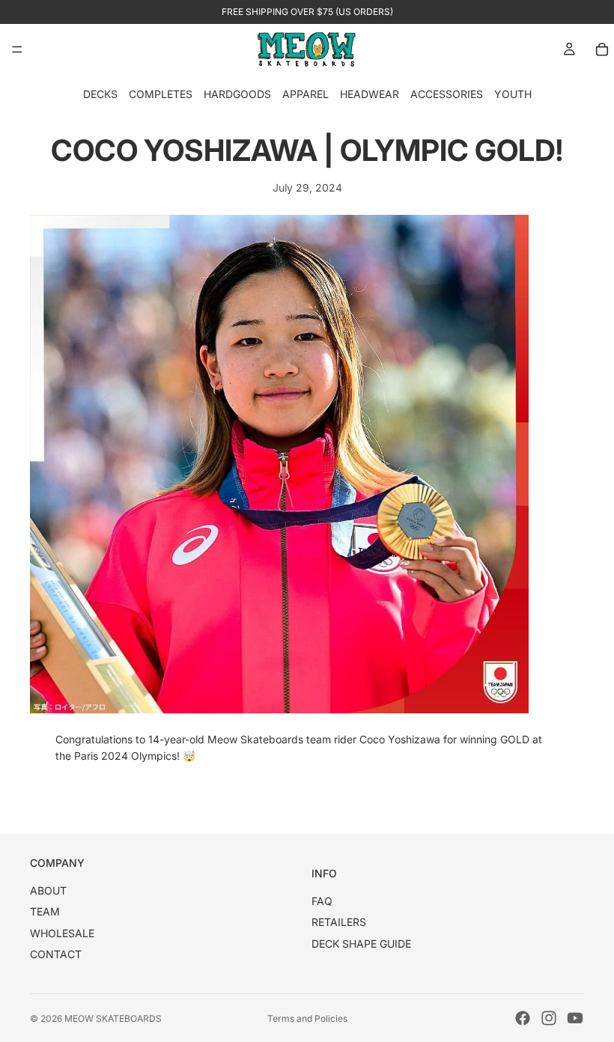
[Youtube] (575, 1018)
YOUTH (513, 94)
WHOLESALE (62, 933)
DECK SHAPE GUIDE (361, 943)
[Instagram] (549, 1018)
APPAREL (305, 94)
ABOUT (48, 890)
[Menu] (17, 49)
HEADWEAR (369, 94)
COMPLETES (160, 94)
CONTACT (56, 954)
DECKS (100, 94)
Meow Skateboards (113, 1018)
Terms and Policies (307, 1018)
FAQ (321, 901)
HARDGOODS (237, 94)
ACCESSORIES (446, 94)
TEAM (45, 911)
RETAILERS (338, 921)
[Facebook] (523, 1018)
